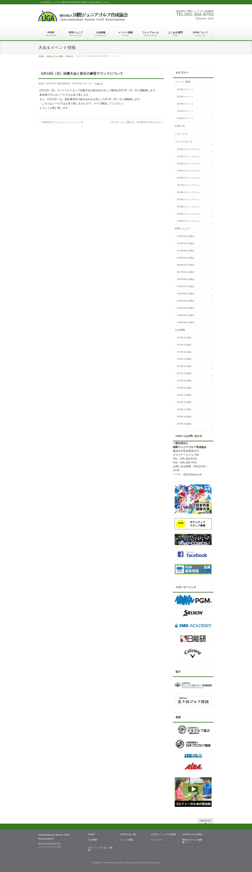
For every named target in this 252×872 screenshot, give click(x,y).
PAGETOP (205, 821)
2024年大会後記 (184, 409)
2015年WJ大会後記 (185, 258)
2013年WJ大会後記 (185, 243)
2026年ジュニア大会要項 (163, 834)
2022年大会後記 (184, 395)
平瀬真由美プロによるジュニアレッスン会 (60, 122)
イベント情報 (182, 81)
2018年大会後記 (184, 380)
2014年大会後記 (184, 352)
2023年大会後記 (184, 402)
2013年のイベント (185, 96)
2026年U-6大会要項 (192, 834)
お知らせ (69, 56)
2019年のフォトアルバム (188, 199)
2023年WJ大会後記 (185, 301)
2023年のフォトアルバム (188, 206)
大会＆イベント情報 (54, 56)
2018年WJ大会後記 (185, 279)
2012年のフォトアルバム (188, 149)
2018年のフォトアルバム (188, 192)
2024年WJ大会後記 (185, 308)
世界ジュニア (182, 228)
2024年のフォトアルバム (188, 214)
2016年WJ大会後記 (185, 265)
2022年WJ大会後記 (185, 293)
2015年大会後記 (184, 359)
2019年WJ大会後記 (185, 286)
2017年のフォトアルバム (188, 185)
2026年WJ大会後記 (185, 322)
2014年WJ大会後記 (185, 250)
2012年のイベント (185, 89)
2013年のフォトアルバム (188, 156)
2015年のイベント (185, 111)
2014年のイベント (185, 104)
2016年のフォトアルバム (188, 178)
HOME (41, 56)
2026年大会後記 (184, 424)
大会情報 (180, 329)
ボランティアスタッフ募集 (100, 849)
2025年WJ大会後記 (185, 315)
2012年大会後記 (184, 337)
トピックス (181, 133)
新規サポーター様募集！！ (192, 841)
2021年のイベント (185, 118)
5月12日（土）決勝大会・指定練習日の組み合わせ (137, 122)
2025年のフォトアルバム (188, 221)
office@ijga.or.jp (192, 474)
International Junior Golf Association (122, 862)
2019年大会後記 (184, 388)
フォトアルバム (184, 141)
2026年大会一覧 (128, 834)
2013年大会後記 (184, 345)
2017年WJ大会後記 (185, 272)
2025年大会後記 (184, 416)
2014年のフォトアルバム (188, 163)
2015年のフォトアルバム (188, 170)
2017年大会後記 (184, 373)
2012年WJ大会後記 (185, 236)
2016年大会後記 (184, 366)
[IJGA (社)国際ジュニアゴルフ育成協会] (83, 17)
